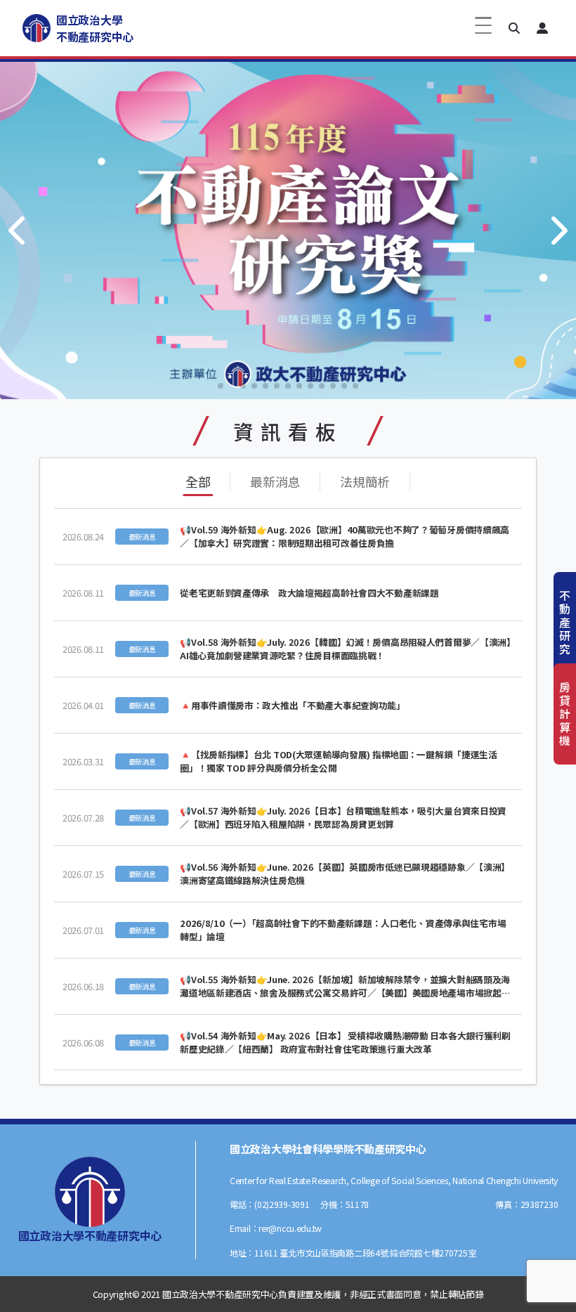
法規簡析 (365, 481)
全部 (197, 481)
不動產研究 (564, 622)
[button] (514, 28)
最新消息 (275, 481)
